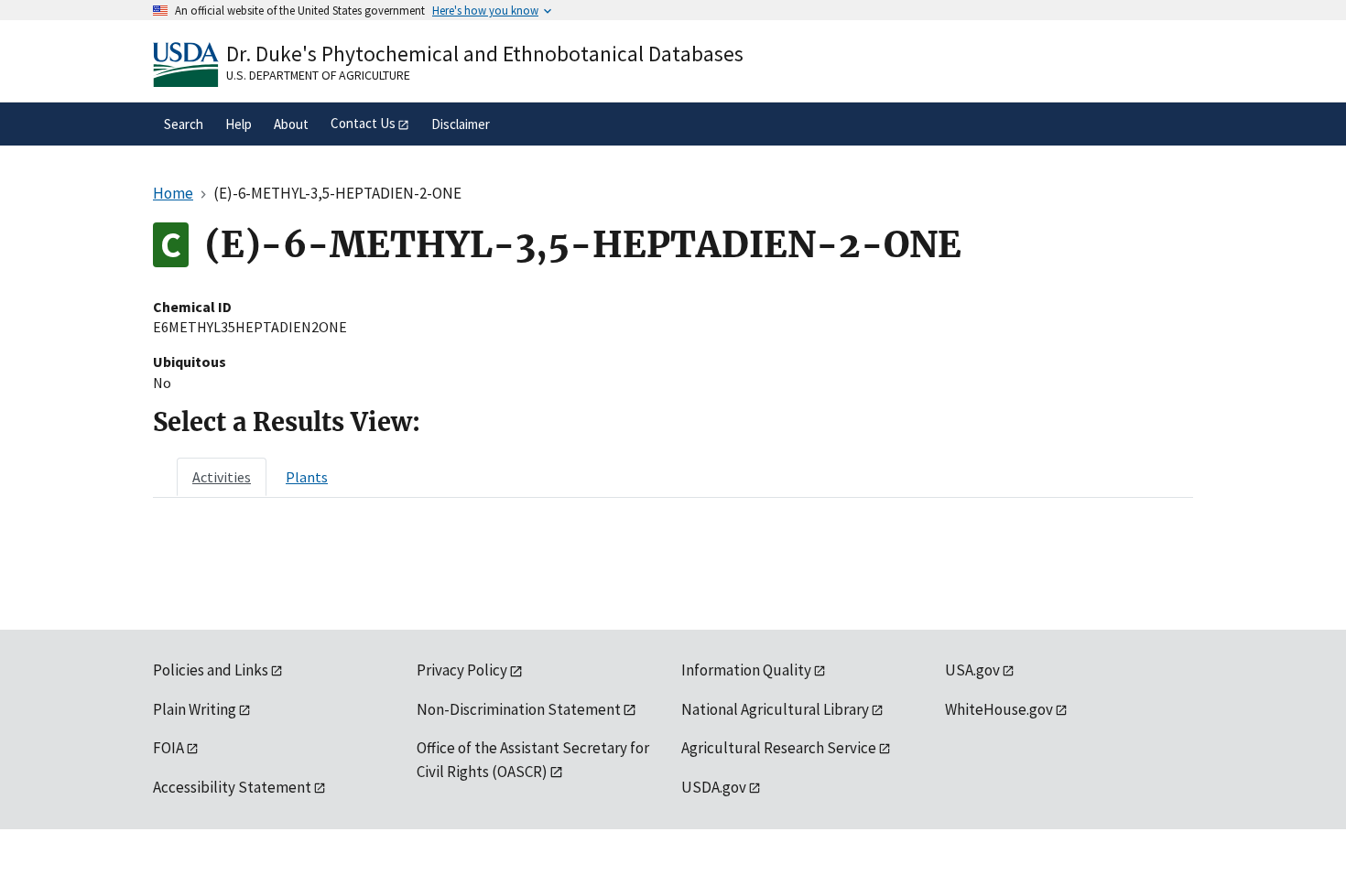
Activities (221, 477)
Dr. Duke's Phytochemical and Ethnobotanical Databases (485, 53)
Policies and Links (210, 670)
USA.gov (972, 670)
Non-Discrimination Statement (519, 709)
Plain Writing (194, 709)
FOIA (168, 748)
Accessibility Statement (232, 787)
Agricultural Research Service (778, 748)
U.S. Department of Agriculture (318, 75)
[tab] (221, 477)
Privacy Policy (462, 670)
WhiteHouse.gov (999, 709)
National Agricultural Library (775, 709)
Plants (307, 477)
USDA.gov (713, 787)
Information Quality (746, 670)
